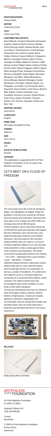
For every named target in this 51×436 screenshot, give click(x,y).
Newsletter (8, 419)
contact (7, 416)
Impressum (9, 430)
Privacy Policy (10, 427)
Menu (44, 6)
